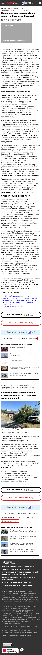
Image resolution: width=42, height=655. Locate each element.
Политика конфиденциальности (16, 582)
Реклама (5, 569)
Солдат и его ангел (16, 360)
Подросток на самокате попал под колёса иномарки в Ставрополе (23, 537)
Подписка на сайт (10, 575)
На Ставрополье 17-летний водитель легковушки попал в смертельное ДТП (22, 543)
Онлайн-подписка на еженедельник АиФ (20, 572)
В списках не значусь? (14, 307)
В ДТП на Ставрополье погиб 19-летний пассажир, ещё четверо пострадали (22, 550)
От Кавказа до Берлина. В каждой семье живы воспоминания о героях (24, 367)
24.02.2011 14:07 (6, 8)
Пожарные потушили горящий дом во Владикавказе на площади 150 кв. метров (23, 530)
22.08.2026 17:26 (6, 385)
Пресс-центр (29, 566)
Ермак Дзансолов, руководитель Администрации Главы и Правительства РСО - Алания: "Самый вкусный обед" (20, 298)
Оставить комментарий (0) (21, 323)
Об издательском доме (12, 566)
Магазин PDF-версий (20, 569)
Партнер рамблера (19, 645)
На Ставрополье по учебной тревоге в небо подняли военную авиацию (24, 374)
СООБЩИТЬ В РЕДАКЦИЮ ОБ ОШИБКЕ (17, 585)
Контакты (24, 575)
